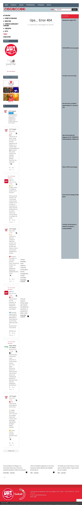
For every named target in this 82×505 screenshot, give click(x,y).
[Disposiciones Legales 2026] (71, 34)
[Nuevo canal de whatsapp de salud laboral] (71, 210)
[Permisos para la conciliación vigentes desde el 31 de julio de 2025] (71, 121)
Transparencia (30, 5)
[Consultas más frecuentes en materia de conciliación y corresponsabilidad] (71, 242)
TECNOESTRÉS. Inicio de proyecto (70, 48)
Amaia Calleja (23, 315)
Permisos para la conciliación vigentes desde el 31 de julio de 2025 (70, 105)
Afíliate (21, 5)
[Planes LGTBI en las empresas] (71, 181)
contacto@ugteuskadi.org (40, 495)
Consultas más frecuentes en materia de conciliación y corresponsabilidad (69, 226)
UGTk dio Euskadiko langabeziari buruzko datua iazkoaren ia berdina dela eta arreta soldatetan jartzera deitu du (42, 468)
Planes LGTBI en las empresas (69, 167)
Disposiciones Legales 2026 (69, 20)
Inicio (6, 5)
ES (51, 9)
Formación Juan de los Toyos (69, 75)
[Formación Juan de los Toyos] (71, 89)
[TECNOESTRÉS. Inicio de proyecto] (71, 62)
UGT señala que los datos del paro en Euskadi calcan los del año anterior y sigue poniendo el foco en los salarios (69, 468)
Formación (41, 5)
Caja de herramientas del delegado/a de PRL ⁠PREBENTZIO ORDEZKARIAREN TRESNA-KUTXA (71, 137)
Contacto (13, 5)
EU (53, 9)
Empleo (49, 5)
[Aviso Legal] (33, 496)
